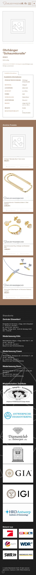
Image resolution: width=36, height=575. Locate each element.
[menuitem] (21, 3)
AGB (18, 570)
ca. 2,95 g (24, 91)
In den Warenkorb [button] (11, 166)
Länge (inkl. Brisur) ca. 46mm (26, 104)
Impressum (13, 570)
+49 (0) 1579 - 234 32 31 (12, 327)
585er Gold (25, 88)
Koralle (24, 108)
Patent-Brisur (25, 97)
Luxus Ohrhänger (26, 64)
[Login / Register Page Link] (21, 3)
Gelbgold (24, 85)
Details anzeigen (25, 166)
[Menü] (28, 3)
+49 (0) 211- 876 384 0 (10, 325)
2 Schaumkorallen (26, 111)
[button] (3, 572)
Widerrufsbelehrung (25, 570)
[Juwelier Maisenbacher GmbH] (15, 3)
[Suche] (24, 3)
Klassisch (24, 100)
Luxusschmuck (10, 65)
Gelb (23, 94)
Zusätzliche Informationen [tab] (11, 73)
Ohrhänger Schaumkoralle (26, 81)
